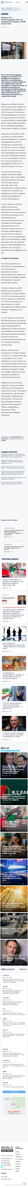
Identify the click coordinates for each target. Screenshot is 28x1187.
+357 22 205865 (7, 1163)
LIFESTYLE (5, 1030)
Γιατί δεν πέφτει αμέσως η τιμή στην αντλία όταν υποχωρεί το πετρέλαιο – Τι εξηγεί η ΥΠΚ (13, 705)
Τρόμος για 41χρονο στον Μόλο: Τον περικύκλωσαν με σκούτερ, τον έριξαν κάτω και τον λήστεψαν (13, 981)
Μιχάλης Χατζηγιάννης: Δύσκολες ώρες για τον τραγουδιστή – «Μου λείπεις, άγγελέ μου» (14, 957)
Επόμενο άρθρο (8, 544)
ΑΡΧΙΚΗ (17, 1152)
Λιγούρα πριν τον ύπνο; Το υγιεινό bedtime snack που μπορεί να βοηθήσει (14, 1013)
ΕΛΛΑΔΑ (17, 1169)
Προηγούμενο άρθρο (10, 528)
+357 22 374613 (7, 1165)
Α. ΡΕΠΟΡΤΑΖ (6, 975)
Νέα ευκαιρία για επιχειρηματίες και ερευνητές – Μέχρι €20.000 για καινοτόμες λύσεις (14, 645)
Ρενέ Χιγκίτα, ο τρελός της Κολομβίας (13, 1087)
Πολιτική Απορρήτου (6, 1179)
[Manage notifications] (24, 1184)
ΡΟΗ (7, 969)
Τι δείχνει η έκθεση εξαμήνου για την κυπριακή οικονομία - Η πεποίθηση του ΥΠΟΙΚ (13, 735)
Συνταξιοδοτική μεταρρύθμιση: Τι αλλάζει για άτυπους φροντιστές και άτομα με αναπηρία (13, 675)
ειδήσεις (3, 440)
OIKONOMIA (18, 1156)
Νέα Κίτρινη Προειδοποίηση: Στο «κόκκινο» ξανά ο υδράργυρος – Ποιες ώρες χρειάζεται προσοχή (13, 1054)
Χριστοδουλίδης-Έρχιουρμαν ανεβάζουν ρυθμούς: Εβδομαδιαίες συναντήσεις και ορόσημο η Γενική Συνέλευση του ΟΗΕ (12, 473)
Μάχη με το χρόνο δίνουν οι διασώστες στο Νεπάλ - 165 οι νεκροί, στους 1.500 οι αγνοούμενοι (13, 931)
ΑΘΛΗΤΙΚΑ (5, 1082)
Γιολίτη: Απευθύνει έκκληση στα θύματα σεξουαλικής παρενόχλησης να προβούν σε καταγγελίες (14, 532)
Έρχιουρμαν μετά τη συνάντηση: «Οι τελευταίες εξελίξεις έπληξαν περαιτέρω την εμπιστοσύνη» (13, 992)
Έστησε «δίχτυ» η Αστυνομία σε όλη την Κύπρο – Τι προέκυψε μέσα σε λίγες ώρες (13, 467)
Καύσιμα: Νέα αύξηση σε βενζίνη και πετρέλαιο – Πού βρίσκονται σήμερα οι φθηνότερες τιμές (12, 462)
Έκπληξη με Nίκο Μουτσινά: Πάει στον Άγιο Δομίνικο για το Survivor (14, 548)
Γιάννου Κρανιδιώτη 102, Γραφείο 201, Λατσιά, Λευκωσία (6, 1160)
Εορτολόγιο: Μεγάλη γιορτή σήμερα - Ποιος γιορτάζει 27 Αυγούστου (13, 478)
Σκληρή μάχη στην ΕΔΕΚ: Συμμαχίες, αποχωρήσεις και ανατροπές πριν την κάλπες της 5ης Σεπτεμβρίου (13, 797)
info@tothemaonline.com (7, 1169)
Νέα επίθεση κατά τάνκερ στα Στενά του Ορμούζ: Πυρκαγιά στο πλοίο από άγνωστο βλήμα (14, 1077)
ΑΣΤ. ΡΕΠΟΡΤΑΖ (19, 1159)
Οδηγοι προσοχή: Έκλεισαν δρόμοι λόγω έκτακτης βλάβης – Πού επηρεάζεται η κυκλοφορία (13, 1003)
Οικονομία (9, 8)
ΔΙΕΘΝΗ (5, 1018)
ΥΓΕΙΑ (4, 1009)
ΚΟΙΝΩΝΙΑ (5, 1049)
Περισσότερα (14, 1092)
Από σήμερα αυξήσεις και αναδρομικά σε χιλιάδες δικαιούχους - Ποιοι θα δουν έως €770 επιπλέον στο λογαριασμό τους (13, 455)
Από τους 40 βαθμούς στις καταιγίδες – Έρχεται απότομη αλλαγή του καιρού (12, 483)
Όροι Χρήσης (4, 1176)
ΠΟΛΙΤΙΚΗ (5, 986)
